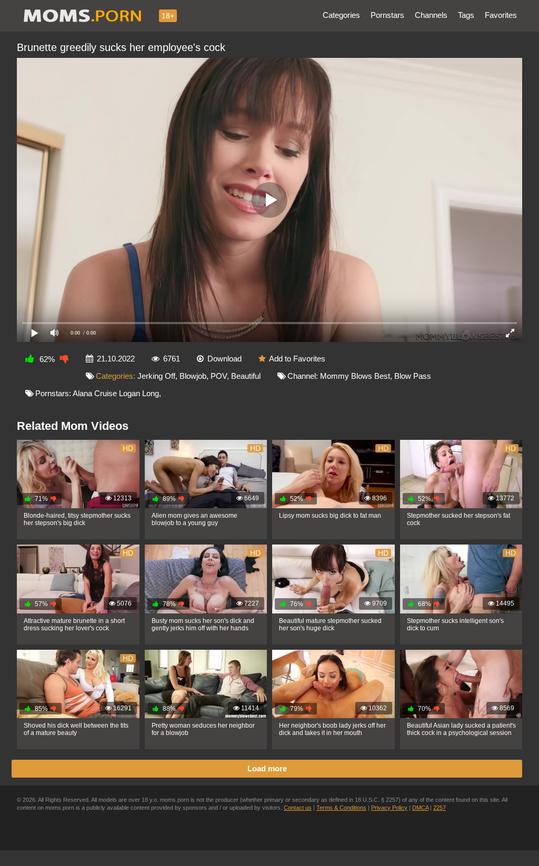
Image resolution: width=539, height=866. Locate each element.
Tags (466, 15)
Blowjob (192, 375)
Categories (341, 15)
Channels (431, 15)
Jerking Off (156, 375)
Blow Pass (412, 375)
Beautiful (246, 375)
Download (224, 358)
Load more (267, 768)
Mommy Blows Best (355, 375)
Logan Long (139, 393)
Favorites (501, 15)
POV (219, 375)
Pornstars (387, 15)
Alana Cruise (95, 393)
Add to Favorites (297, 358)
